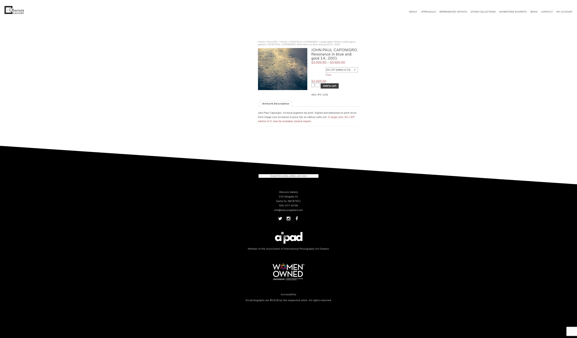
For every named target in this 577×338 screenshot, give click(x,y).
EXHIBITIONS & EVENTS (513, 11)
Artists (284, 41)
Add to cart (329, 86)
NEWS (534, 11)
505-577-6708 (288, 205)
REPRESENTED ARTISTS (453, 11)
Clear (328, 75)
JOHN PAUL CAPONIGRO (303, 41)
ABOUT (413, 11)
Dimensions (318, 69)
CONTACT (547, 11)
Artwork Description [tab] (275, 103)
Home (261, 41)
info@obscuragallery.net (288, 210)
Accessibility (288, 294)
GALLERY (272, 41)
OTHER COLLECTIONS (483, 11)
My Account (564, 11)
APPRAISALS (428, 11)
